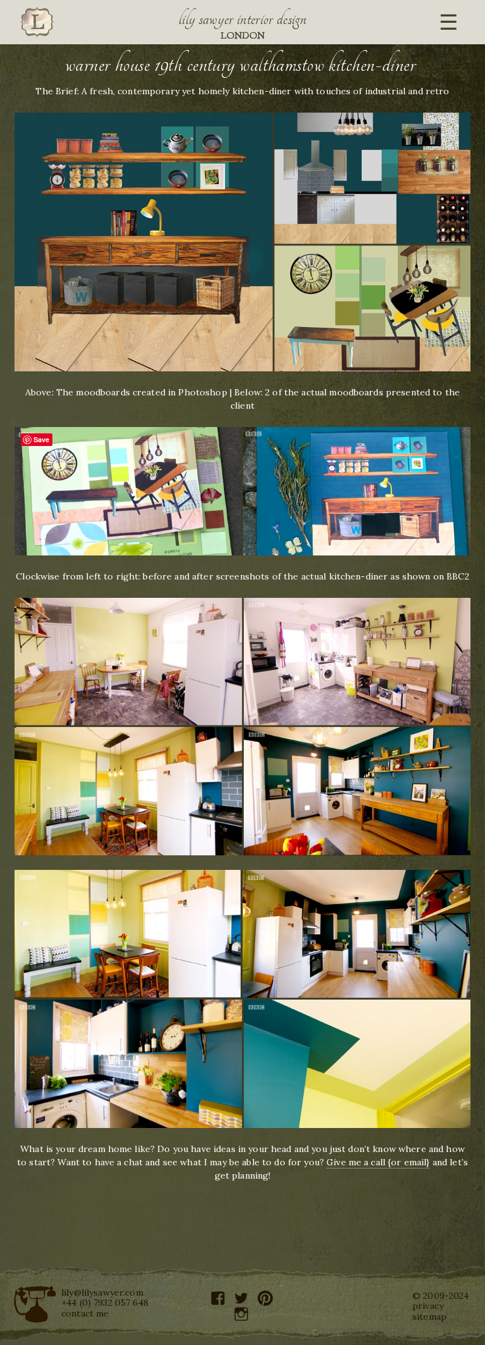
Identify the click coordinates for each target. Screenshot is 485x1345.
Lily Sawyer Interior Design (242, 19)
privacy (427, 1305)
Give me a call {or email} (378, 1162)
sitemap (429, 1316)
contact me (85, 1313)
